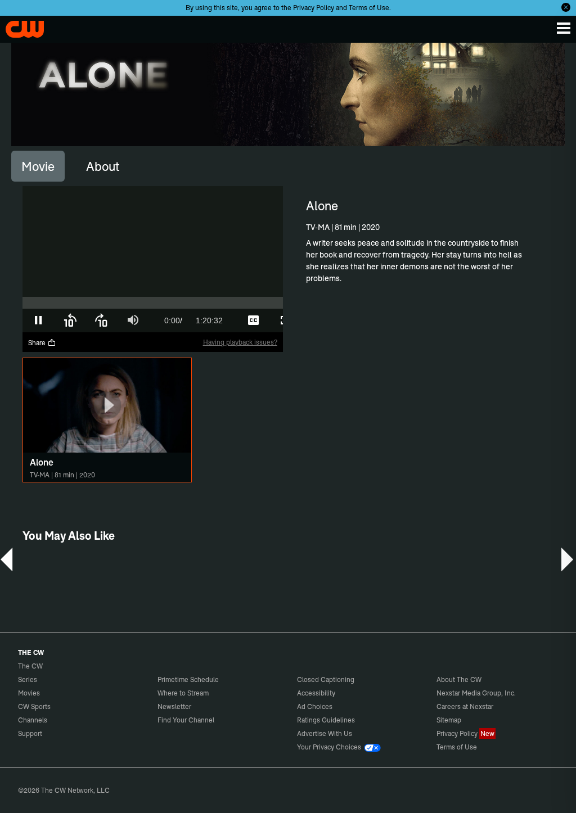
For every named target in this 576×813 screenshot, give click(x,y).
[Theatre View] (221, 320)
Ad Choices (314, 706)
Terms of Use (369, 7)
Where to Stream (183, 693)
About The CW (459, 679)
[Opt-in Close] (565, 7)
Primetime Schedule (188, 679)
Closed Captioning (325, 679)
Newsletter (174, 706)
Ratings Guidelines (326, 720)
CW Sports (34, 706)
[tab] (38, 166)
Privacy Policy (313, 7)
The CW (20, 26)
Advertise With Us (324, 733)
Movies (29, 693)
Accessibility (316, 693)
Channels (32, 720)
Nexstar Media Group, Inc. (476, 693)
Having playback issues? (240, 342)
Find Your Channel (186, 720)
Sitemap (448, 720)
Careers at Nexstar (464, 706)
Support (30, 733)
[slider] (152, 303)
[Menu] (563, 28)
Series (27, 679)
